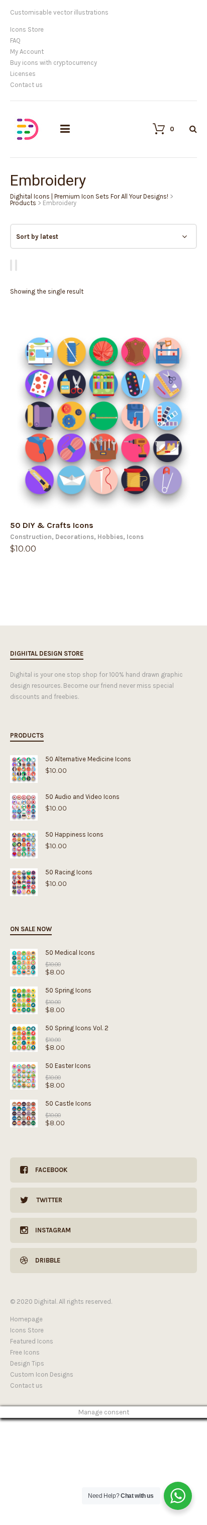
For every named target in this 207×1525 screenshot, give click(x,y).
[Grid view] (12, 265)
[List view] (17, 265)
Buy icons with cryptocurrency (53, 62)
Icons (135, 537)
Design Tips (27, 1363)
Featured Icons (31, 1341)
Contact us (26, 84)
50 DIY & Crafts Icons (51, 525)
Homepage (26, 1319)
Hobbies (110, 537)
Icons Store (27, 29)
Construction (31, 537)
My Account (27, 51)
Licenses (23, 73)
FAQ (15, 40)
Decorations (74, 537)
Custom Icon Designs (41, 1374)
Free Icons (25, 1352)
